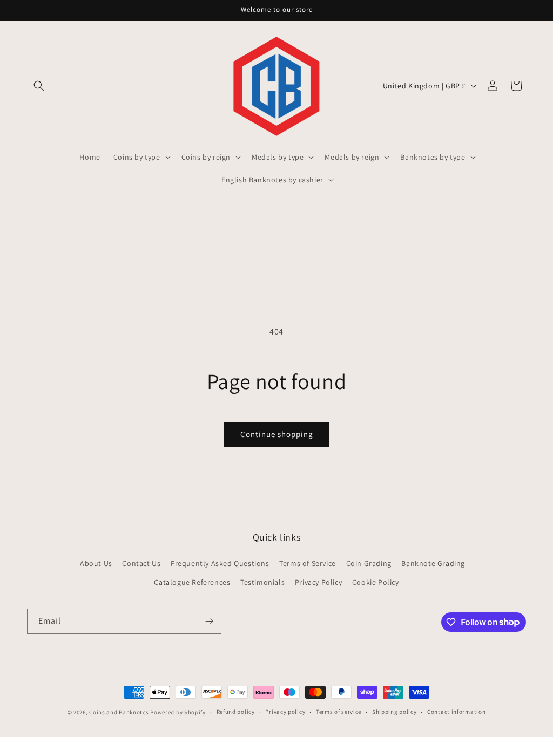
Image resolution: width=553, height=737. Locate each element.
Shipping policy (394, 711)
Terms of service (338, 711)
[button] (39, 86)
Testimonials (262, 582)
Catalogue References (192, 582)
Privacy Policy (318, 582)
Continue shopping (276, 434)
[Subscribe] (209, 621)
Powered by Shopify (178, 712)
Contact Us (141, 563)
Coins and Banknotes (119, 712)
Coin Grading (369, 563)
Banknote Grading (433, 563)
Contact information (456, 711)
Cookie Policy (375, 582)
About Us (96, 563)
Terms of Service (307, 563)
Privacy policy (285, 711)
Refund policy (236, 711)
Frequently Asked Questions (220, 563)
